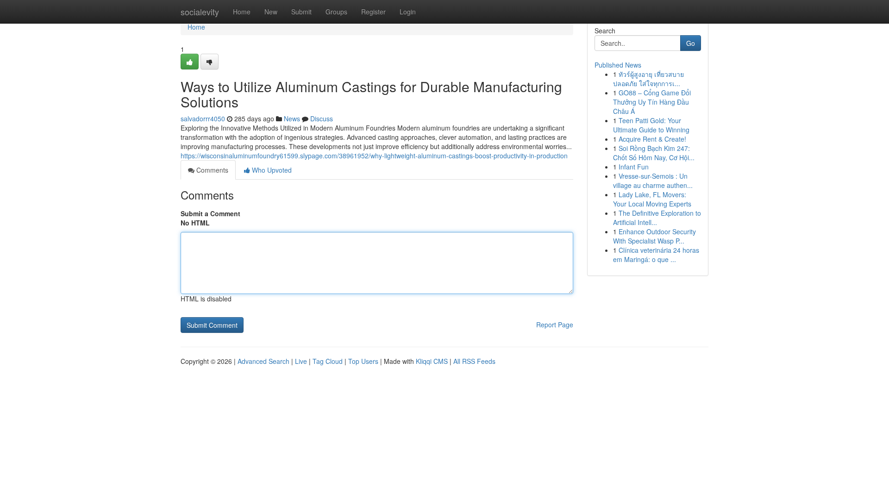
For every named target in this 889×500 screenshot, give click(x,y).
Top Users (363, 361)
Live (301, 361)
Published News (618, 64)
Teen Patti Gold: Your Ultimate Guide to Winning (651, 125)
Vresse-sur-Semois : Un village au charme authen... (653, 180)
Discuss (321, 118)
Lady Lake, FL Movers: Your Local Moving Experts (652, 199)
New (270, 11)
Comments (211, 170)
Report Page (554, 324)
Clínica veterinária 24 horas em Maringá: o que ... (656, 254)
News (292, 118)
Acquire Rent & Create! (652, 139)
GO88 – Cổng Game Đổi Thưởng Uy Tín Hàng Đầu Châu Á (652, 102)
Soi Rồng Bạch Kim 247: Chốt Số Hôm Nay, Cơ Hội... (654, 153)
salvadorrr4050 (203, 118)
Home (241, 11)
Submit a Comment (210, 213)
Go (690, 43)
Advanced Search (263, 361)
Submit (301, 11)
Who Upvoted (271, 170)
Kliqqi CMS (432, 361)
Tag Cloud (328, 361)
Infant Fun (634, 166)
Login (408, 11)
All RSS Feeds (474, 361)
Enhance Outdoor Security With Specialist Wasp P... (654, 236)
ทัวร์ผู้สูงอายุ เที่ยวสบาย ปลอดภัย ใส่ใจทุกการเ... (648, 78)
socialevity (200, 12)
